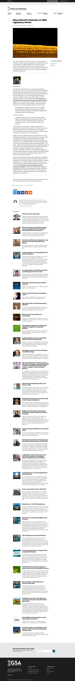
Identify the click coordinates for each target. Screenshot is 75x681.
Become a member (50, 668)
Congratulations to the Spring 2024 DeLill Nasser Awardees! (35, 253)
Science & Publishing (18, 14)
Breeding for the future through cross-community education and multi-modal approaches (34, 599)
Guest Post (23, 185)
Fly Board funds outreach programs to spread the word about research (35, 567)
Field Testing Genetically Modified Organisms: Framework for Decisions (28, 165)
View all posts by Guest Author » (25, 206)
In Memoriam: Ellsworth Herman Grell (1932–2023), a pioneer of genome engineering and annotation (34, 456)
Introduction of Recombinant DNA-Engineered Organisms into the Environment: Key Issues (30, 100)
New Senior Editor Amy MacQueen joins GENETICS (34, 304)
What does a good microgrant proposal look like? (34, 283)
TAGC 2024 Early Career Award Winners (34, 535)
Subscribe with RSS (50, 671)
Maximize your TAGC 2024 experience (33, 504)
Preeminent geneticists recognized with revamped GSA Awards (34, 551)
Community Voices (60, 14)
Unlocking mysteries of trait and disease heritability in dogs (34, 351)
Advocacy (16, 185)
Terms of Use (28, 679)
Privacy (32, 679)
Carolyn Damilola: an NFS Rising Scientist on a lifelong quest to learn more (34, 270)
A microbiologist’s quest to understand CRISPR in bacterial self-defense (34, 338)
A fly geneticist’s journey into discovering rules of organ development (35, 399)
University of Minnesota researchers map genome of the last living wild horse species (35, 241)
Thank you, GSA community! (30, 214)
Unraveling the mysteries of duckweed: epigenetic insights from (34, 327)
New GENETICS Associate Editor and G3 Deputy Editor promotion (34, 618)
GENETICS (30, 668)
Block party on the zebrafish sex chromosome (32, 315)
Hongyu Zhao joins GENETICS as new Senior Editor (35, 429)
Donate (48, 669)
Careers (55, 13)
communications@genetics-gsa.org (29, 203)
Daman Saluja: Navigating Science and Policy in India (34, 384)
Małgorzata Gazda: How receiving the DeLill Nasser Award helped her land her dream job (34, 412)
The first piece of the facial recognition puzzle (34, 293)
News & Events (9, 14)
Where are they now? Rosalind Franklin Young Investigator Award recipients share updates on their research (34, 229)
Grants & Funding (45, 14)
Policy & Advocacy (29, 14)
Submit (54, 651)
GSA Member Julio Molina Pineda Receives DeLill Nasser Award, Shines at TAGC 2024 (35, 440)
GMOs (19, 185)
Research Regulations (29, 185)
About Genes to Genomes (32, 672)
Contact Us (49, 672)
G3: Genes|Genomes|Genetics (33, 669)
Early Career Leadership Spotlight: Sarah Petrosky (34, 518)
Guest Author (16, 25)
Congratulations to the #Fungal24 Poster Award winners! (34, 473)
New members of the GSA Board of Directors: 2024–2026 (32, 582)
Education (39, 13)
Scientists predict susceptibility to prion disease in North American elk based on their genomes (34, 629)
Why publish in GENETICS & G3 (33, 671)
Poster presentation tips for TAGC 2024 (34, 489)
